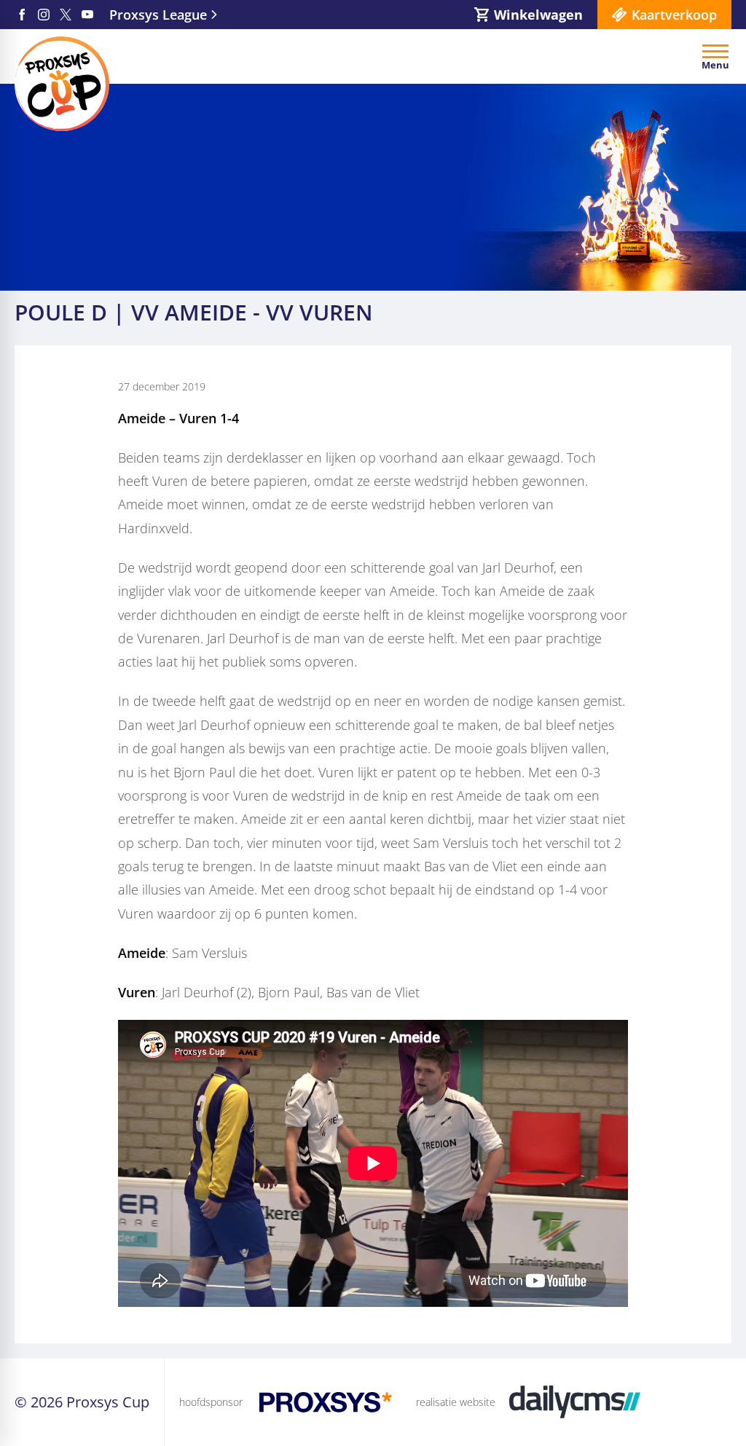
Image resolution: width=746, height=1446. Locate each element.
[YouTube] (87, 14)
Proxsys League (158, 14)
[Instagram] (43, 14)
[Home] (62, 83)
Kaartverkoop (674, 14)
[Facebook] (22, 14)
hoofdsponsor (211, 1402)
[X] (65, 14)
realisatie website (455, 1402)
